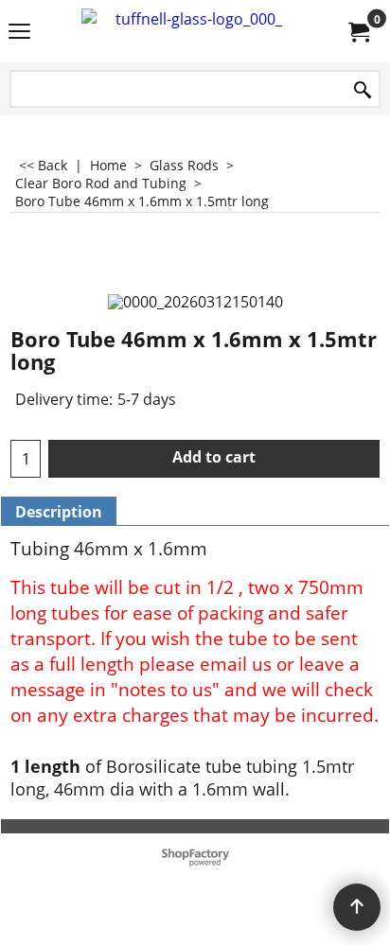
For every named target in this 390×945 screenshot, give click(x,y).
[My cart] (358, 31)
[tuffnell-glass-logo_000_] (191, 31)
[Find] (362, 90)
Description (58, 511)
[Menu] (19, 33)
